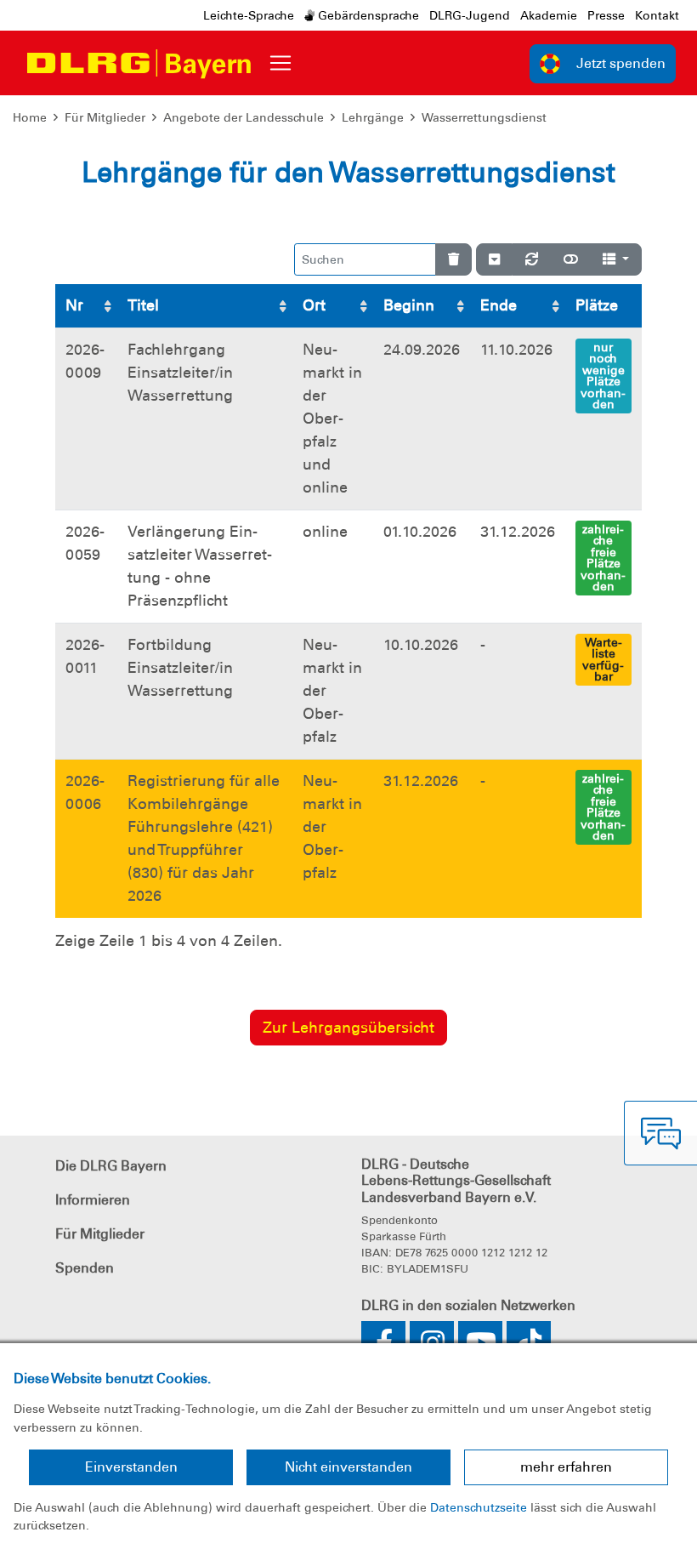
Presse (606, 15)
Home (30, 117)
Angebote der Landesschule (243, 117)
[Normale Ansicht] (571, 259)
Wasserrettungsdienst (484, 117)
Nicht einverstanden (348, 1467)
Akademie (548, 15)
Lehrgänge (373, 117)
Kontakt (657, 15)
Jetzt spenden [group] (621, 63)
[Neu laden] (532, 259)
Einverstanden (131, 1467)
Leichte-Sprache (248, 15)
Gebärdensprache (366, 15)
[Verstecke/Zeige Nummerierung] (494, 259)
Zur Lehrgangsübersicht (348, 1027)
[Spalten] (616, 259)
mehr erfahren (566, 1467)
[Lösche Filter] (453, 259)
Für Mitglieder (105, 117)
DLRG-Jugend (469, 15)
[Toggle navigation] (280, 63)
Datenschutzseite (478, 1507)
